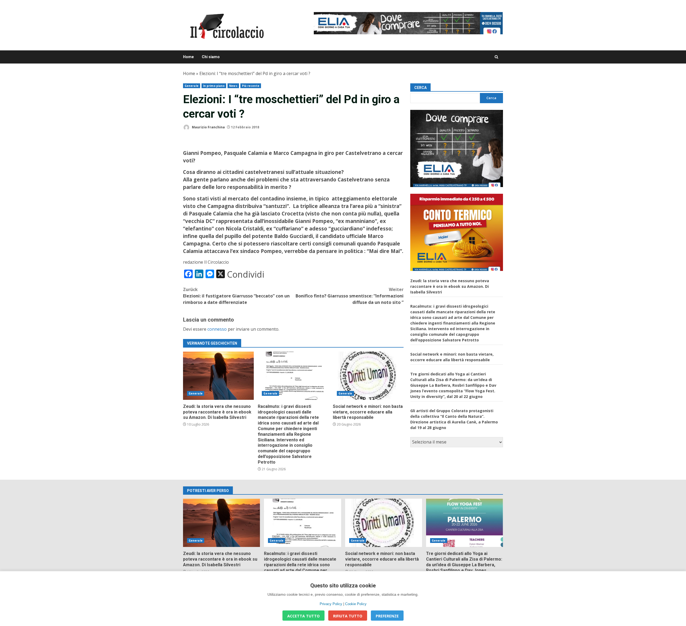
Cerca (420, 87)
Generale (192, 86)
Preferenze (387, 615)
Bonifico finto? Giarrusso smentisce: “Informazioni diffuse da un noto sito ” (350, 295)
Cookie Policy (356, 604)
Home (188, 57)
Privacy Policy (331, 604)
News (233, 86)
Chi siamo (211, 57)
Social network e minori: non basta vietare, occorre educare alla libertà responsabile (368, 376)
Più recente (250, 86)
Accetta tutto (303, 615)
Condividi (245, 274)
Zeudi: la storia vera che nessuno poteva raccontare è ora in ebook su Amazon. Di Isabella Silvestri (218, 376)
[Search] (496, 57)
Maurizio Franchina (208, 127)
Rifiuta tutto (347, 615)
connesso (217, 329)
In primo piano (214, 86)
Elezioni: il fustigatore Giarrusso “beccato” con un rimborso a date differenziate (236, 295)
